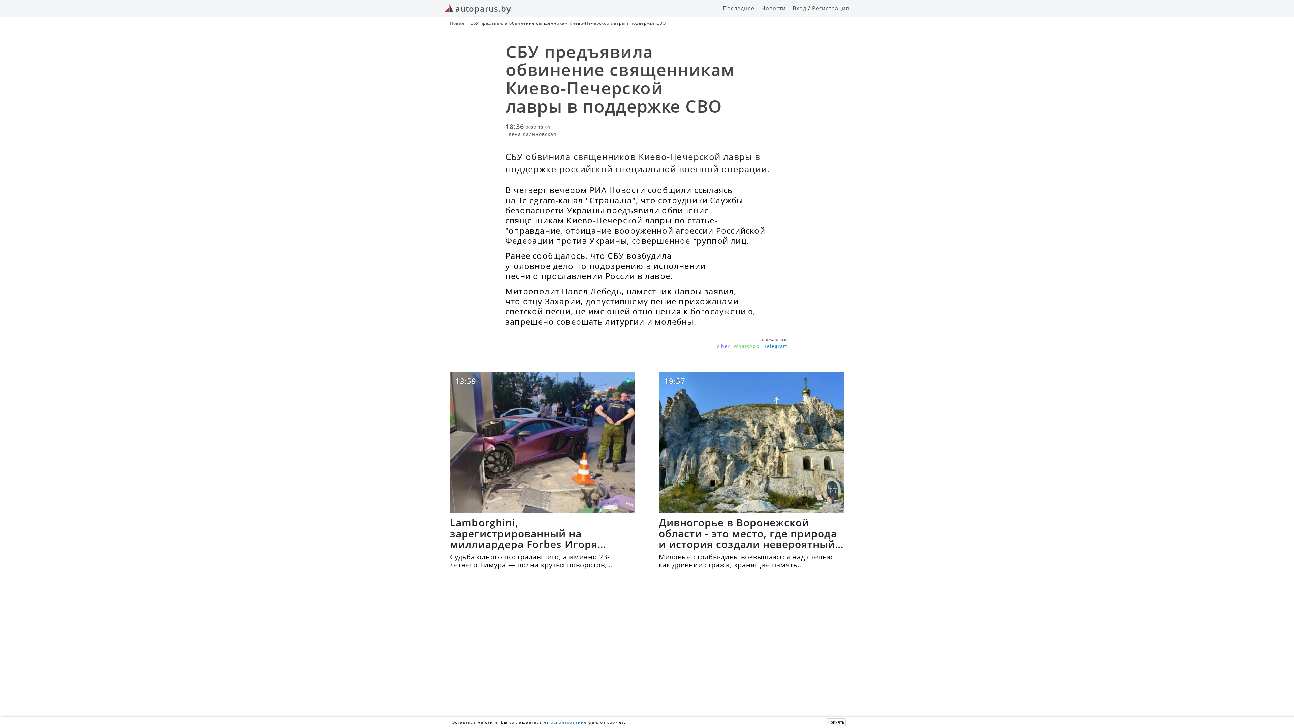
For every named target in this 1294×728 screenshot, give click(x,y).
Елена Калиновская (530, 134)
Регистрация (830, 8)
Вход (799, 8)
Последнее (738, 8)
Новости (773, 8)
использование (569, 722)
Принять (836, 722)
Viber (723, 346)
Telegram (776, 346)
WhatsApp (747, 346)
